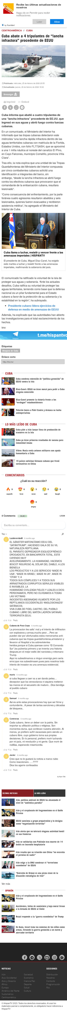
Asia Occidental (9, 977)
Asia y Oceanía (9, 980)
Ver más (6, 883)
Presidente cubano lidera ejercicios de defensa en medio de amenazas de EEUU (33, 307)
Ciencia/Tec (29, 980)
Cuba (29, 30)
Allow (57, 21)
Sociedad (28, 974)
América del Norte (10, 990)
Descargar (8, 94)
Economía (29, 977)
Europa (5, 987)
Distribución (52, 974)
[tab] (18, 793)
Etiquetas (7, 346)
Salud (26, 987)
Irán (4, 974)
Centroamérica (12, 30)
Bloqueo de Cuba (10, 350)
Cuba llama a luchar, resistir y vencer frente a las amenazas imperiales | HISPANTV (33, 254)
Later (39, 21)
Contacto (50, 980)
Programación (53, 984)
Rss (48, 987)
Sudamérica (7, 993)
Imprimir (11, 101)
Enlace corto (9, 356)
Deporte (28, 984)
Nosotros (50, 977)
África (4, 984)
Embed (25, 101)
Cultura (27, 990)
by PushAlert (10, 25)
